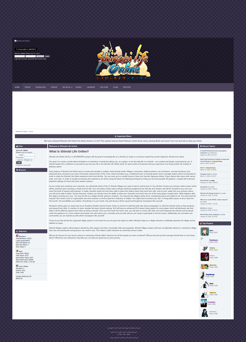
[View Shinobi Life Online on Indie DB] (22, 41)
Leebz (213, 180)
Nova (211, 283)
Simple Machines (132, 332)
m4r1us (212, 256)
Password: (19, 157)
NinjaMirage (210, 274)
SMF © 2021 (122, 332)
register (37, 53)
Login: (21, 155)
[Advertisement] (67, 20)
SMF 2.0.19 (114, 332)
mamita (214, 174)
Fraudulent (211, 302)
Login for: (20, 160)
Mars (211, 230)
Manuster (212, 265)
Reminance (213, 240)
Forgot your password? (23, 165)
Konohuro (212, 312)
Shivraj (212, 248)
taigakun (212, 292)
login (31, 53)
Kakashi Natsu (217, 161)
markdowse (213, 153)
